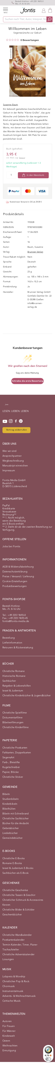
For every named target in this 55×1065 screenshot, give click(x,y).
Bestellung (8, 638)
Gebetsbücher (10, 828)
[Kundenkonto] (44, 10)
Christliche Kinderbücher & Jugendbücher (26, 695)
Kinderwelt (8, 1036)
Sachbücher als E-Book (15, 873)
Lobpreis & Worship (13, 976)
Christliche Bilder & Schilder (18, 910)
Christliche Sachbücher (15, 818)
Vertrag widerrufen (16, 430)
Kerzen (6, 905)
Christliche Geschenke (15, 890)
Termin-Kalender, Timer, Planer (19, 945)
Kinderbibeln (9, 804)
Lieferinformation (12, 643)
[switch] (48, 1059)
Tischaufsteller (10, 950)
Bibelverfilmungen (13, 722)
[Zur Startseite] (6, 406)
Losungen (8, 959)
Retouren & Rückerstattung (17, 648)
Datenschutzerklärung (14, 572)
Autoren (7, 1021)
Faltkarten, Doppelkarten (16, 753)
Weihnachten (9, 1046)
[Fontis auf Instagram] (11, 421)
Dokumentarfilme (12, 718)
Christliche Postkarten (14, 748)
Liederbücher (10, 833)
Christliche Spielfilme (14, 713)
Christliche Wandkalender (17, 935)
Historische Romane (13, 676)
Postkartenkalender (13, 940)
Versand (22, 158)
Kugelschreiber (11, 767)
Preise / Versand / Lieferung (18, 576)
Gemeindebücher (12, 838)
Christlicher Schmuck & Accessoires (22, 900)
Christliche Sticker (12, 777)
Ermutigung (9, 1050)
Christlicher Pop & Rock (15, 981)
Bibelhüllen (8, 809)
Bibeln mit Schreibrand (15, 814)
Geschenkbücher (12, 915)
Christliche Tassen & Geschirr (18, 895)
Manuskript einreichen (15, 466)
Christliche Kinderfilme (15, 727)
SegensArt (8, 757)
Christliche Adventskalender (18, 954)
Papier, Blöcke (10, 772)
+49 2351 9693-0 (36, 1)
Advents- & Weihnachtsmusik (19, 996)
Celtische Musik (11, 1001)
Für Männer (8, 1031)
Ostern (6, 1041)
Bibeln (6, 794)
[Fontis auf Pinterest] (21, 421)
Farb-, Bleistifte (11, 762)
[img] (7, 40)
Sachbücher (9, 681)
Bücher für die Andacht (15, 823)
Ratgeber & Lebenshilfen (16, 686)
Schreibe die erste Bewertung (27, 381)
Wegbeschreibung (13, 461)
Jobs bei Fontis (11, 546)
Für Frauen (8, 1026)
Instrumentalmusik (12, 991)
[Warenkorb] (50, 10)
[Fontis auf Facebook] (16, 421)
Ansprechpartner (12, 456)
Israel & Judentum (12, 691)
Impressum (8, 470)
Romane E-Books (12, 863)
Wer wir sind (9, 451)
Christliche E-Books (13, 858)
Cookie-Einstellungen (14, 581)
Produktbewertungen (14, 586)
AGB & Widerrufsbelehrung (18, 567)
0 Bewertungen (29, 40)
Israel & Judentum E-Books (17, 868)
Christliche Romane (13, 671)
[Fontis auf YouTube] (4, 421)
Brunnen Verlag (35, 252)
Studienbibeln (10, 799)
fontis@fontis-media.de (15, 621)
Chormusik (8, 986)
